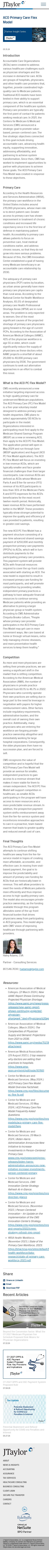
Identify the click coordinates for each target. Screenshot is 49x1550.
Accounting (9, 1469)
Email (8, 1284)
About (6, 1461)
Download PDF (13, 1288)
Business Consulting (13, 1486)
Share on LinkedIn (14, 1280)
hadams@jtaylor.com (32, 969)
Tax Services (9, 1478)
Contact (7, 1504)
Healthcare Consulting (15, 1482)
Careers (7, 1499)
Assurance (8, 1474)
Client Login (9, 1491)
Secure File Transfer (13, 1495)
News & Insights (11, 1465)
